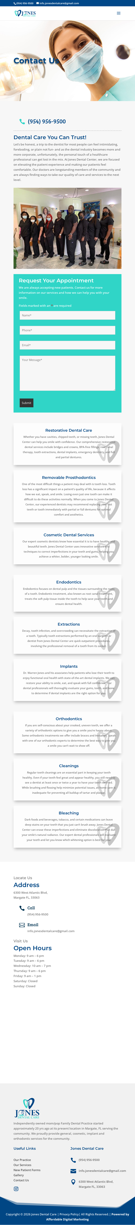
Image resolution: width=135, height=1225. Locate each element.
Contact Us (21, 1180)
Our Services (22, 1165)
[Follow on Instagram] (16, 1189)
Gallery (19, 1175)
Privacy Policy (69, 1214)
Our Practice (22, 1160)
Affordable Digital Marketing (67, 1219)
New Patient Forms (27, 1170)
